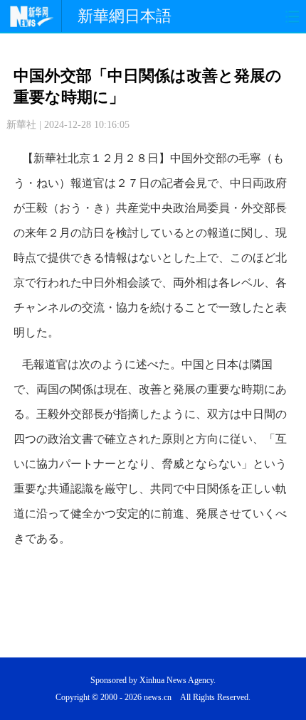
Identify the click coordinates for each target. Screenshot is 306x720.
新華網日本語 (125, 16)
